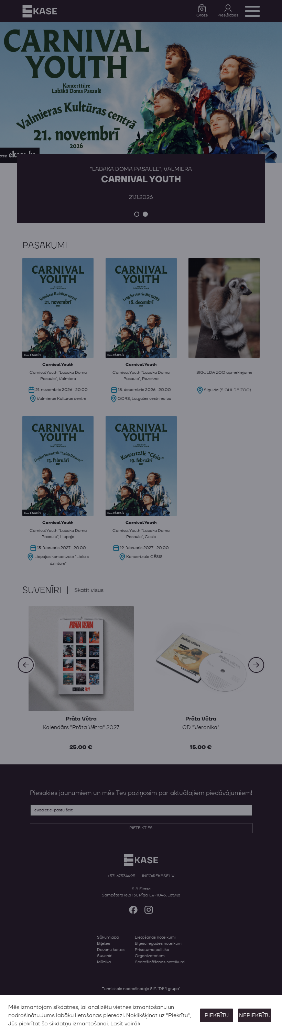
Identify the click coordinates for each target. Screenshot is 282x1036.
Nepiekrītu (255, 1015)
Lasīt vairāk (125, 1023)
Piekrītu (217, 1015)
